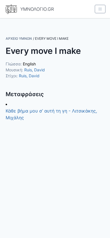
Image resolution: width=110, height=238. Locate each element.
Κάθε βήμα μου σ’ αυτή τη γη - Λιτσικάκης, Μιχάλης (51, 114)
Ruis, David (34, 69)
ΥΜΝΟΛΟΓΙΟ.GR (37, 9)
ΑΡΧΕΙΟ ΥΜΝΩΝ (19, 38)
